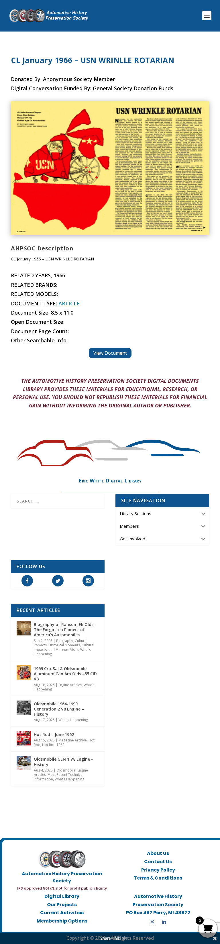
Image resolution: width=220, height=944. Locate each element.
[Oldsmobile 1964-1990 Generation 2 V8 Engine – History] (24, 707)
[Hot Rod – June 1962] (24, 738)
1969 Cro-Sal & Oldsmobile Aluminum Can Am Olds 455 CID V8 (65, 674)
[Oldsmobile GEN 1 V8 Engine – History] (24, 763)
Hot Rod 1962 (53, 744)
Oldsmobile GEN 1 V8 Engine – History (63, 761)
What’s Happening (73, 719)
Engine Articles (70, 684)
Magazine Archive (72, 740)
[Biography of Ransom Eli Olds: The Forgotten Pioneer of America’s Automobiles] (24, 628)
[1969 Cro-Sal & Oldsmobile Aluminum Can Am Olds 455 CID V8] (24, 672)
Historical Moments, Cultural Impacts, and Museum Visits (64, 647)
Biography (64, 640)
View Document (110, 353)
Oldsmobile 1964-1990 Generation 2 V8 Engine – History (59, 709)
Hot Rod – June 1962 (54, 734)
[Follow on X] (152, 922)
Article (69, 303)
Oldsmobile (66, 770)
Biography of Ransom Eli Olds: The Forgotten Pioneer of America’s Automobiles (64, 629)
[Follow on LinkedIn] (163, 922)
